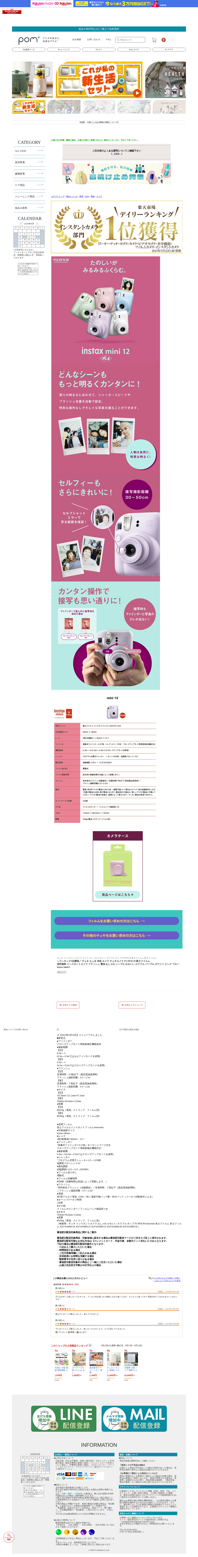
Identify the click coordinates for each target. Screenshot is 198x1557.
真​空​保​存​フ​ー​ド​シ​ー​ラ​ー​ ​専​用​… (95, 1370)
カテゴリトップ (57, 197)
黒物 (93, 197)
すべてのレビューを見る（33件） (166, 1278)
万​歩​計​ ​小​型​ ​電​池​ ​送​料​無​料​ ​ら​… (61, 1370)
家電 (81, 197)
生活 (87, 197)
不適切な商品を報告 (130, 1029)
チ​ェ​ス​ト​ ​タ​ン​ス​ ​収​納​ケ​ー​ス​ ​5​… (113, 1370)
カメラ (99, 197)
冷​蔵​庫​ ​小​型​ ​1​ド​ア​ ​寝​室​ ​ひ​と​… (131, 1370)
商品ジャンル (72, 197)
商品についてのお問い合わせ (87, 1029)
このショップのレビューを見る (167, 1281)
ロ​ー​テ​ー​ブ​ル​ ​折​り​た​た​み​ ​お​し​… (78, 1370)
